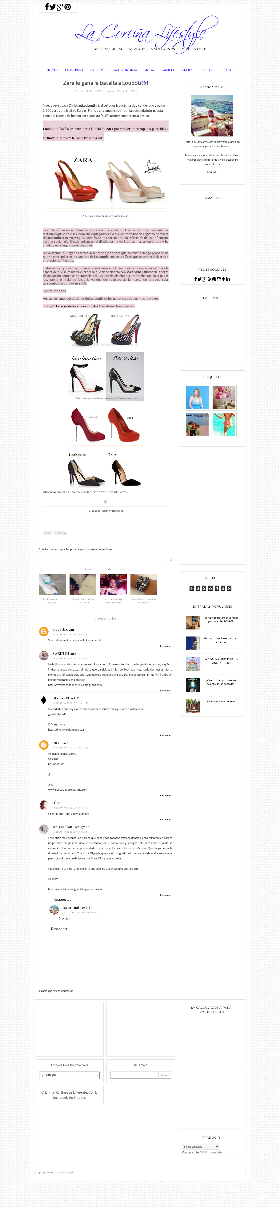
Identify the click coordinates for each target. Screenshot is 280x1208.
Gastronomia (125, 70)
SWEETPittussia (66, 653)
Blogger (79, 1097)
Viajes (187, 70)
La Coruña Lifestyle (64, 1172)
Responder (165, 645)
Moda (149, 70)
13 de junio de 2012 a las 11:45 (70, 703)
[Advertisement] (212, 506)
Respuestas (62, 899)
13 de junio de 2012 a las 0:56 (69, 634)
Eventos (98, 70)
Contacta (142, 81)
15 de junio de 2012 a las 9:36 (80, 912)
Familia (168, 70)
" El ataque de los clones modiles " (76, 306)
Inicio (52, 70)
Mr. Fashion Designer (70, 827)
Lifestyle (208, 70)
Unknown (60, 742)
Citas (229, 70)
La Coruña (74, 70)
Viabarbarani (63, 629)
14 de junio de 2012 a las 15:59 (70, 808)
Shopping (131, 91)
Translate (215, 1152)
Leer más (212, 172)
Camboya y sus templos (221, 701)
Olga (56, 803)
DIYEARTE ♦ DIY (66, 698)
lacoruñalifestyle (92, 91)
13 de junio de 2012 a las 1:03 (69, 658)
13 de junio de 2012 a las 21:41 (70, 748)
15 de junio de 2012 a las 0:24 (69, 832)
